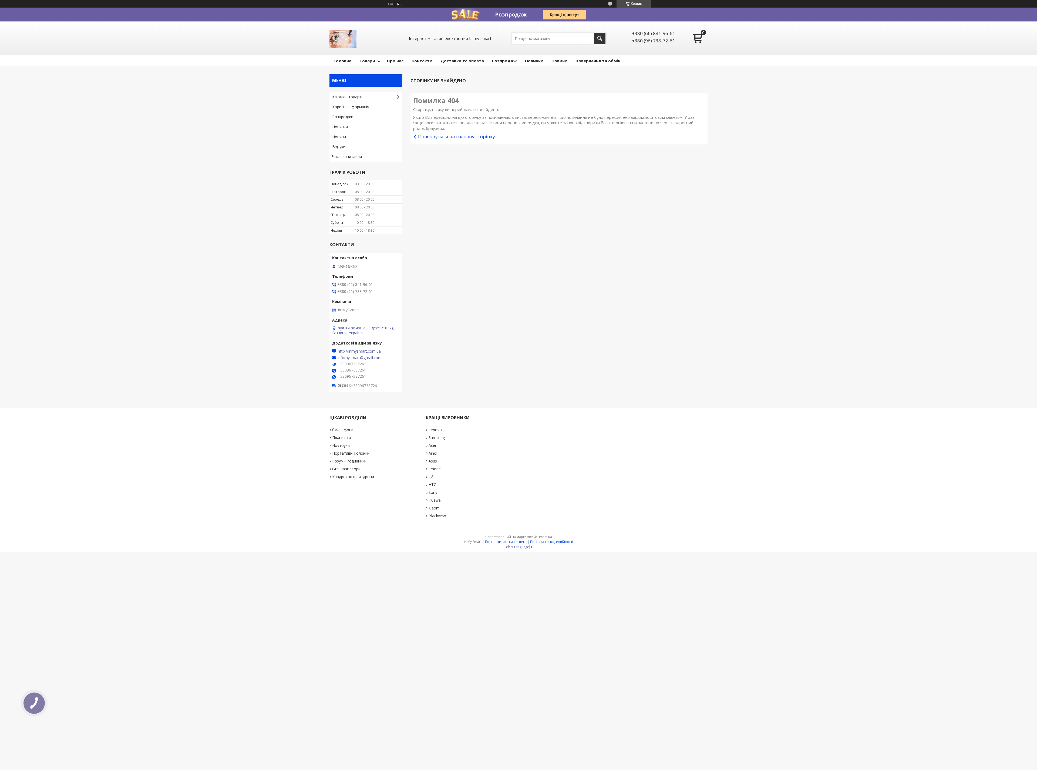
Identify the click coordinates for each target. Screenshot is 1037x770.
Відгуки (338, 146)
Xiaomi (434, 508)
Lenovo (435, 429)
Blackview (437, 515)
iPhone (435, 468)
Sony (433, 492)
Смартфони (342, 429)
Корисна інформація (350, 106)
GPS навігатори (346, 468)
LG (431, 476)
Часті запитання (347, 156)
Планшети (341, 437)
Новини (559, 60)
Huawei (435, 500)
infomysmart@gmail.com (360, 357)
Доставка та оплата (462, 60)
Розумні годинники (349, 461)
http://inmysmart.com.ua (359, 351)
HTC (432, 484)
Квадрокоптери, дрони (353, 476)
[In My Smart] (342, 38)
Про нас (395, 60)
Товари (367, 60)
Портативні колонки (350, 453)
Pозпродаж (504, 60)
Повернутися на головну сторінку (456, 136)
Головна (342, 60)
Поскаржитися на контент (506, 541)
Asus (433, 461)
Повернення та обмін (597, 60)
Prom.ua (545, 537)
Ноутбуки (341, 445)
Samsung (437, 437)
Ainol (433, 453)
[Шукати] (599, 38)
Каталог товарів (347, 96)
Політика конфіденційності (551, 541)
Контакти (422, 60)
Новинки (534, 60)
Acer (432, 445)
